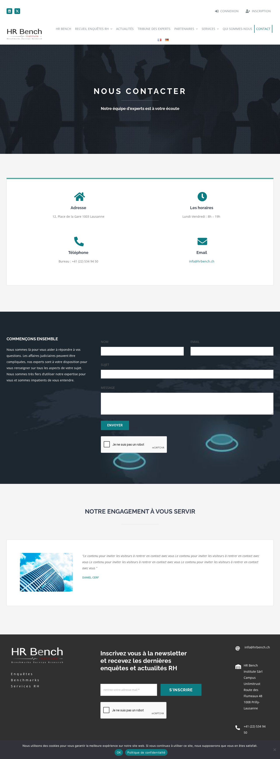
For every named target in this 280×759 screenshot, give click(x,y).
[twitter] (17, 11)
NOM (104, 342)
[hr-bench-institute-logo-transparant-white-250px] (37, 647)
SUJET (105, 365)
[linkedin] (9, 11)
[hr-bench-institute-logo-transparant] (24, 29)
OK (119, 752)
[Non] (274, 749)
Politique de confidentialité (146, 752)
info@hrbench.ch (201, 261)
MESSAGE (108, 388)
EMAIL (195, 342)
